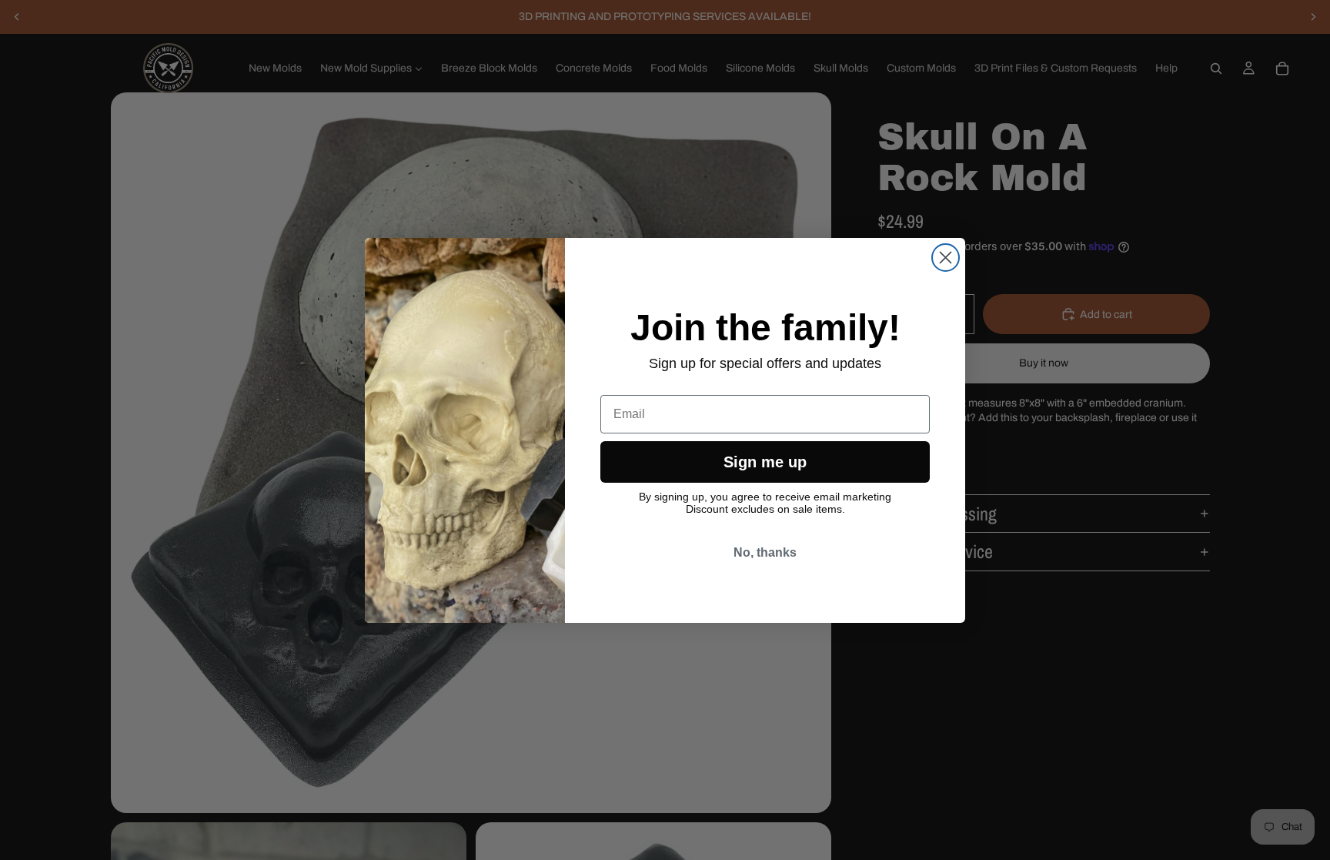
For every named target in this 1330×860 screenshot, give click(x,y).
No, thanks (765, 552)
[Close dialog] (945, 257)
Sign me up (765, 461)
